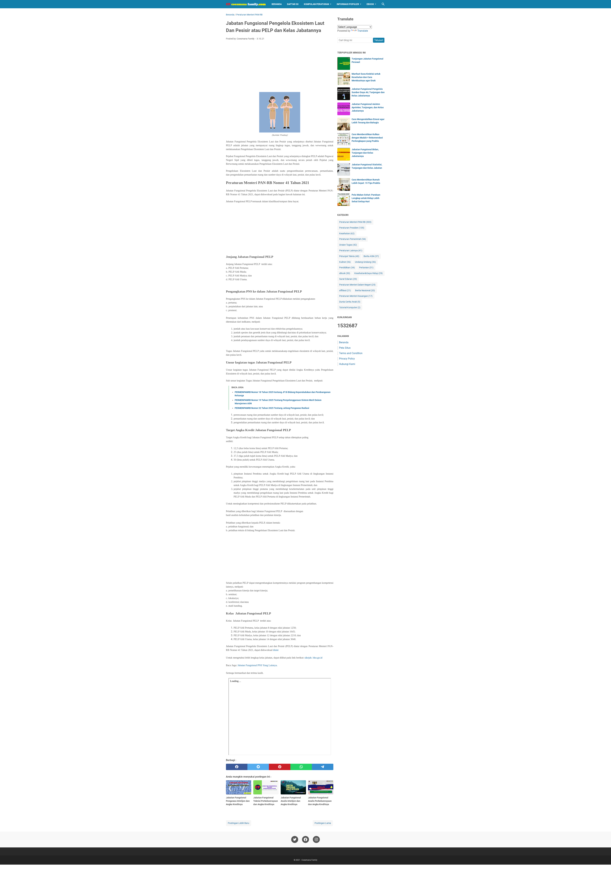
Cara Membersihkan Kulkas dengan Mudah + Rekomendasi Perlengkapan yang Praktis (367, 137)
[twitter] (258, 767)
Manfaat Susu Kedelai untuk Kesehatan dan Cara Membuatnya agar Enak (366, 77)
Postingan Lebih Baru (238, 823)
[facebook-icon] (305, 839)
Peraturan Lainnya (350, 250)
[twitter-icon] (294, 839)
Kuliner (345, 262)
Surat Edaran (348, 279)
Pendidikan (347, 267)
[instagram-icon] (316, 839)
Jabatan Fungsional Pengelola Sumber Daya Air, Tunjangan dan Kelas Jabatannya (368, 92)
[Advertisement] (279, 66)
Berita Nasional (365, 290)
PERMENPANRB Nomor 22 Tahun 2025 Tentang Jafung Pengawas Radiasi (272, 408)
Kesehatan (347, 233)
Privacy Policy (347, 358)
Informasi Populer (348, 4)
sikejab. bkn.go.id (313, 657)
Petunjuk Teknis (349, 256)
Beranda (277, 4)
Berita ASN (371, 256)
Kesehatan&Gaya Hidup (368, 273)
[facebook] (236, 767)
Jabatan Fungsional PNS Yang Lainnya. (257, 665)
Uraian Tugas (348, 244)
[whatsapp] (301, 767)
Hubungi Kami (347, 364)
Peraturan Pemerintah (352, 239)
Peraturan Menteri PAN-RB (355, 222)
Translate (362, 30)
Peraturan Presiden (351, 227)
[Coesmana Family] (246, 4)
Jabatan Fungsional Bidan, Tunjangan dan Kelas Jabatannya (365, 152)
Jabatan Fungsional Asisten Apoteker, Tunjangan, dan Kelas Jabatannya (368, 107)
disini (275, 650)
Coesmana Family (309, 860)
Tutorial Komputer (349, 307)
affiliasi (345, 290)
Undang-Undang (365, 262)
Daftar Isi (292, 4)
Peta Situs (345, 347)
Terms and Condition (350, 353)
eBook (370, 4)
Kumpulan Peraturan (316, 4)
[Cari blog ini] (383, 4)
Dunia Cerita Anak (349, 301)
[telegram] (322, 767)
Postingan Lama (323, 823)
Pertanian (366, 267)
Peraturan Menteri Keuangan (355, 296)
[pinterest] (279, 767)
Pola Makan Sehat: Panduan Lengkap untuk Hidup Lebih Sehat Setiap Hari (366, 198)
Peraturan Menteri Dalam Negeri (357, 284)
